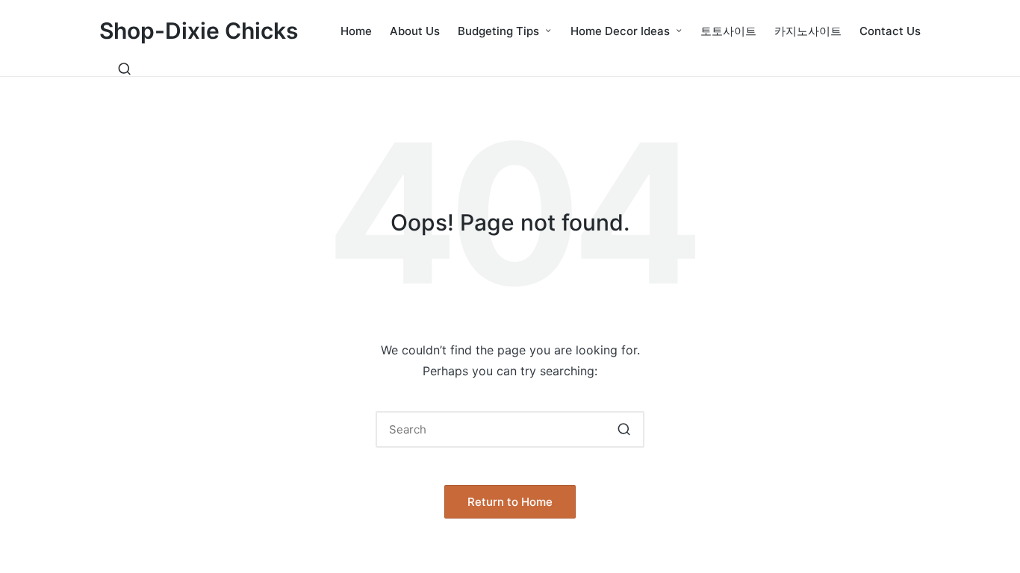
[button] (624, 429)
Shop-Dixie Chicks (198, 31)
